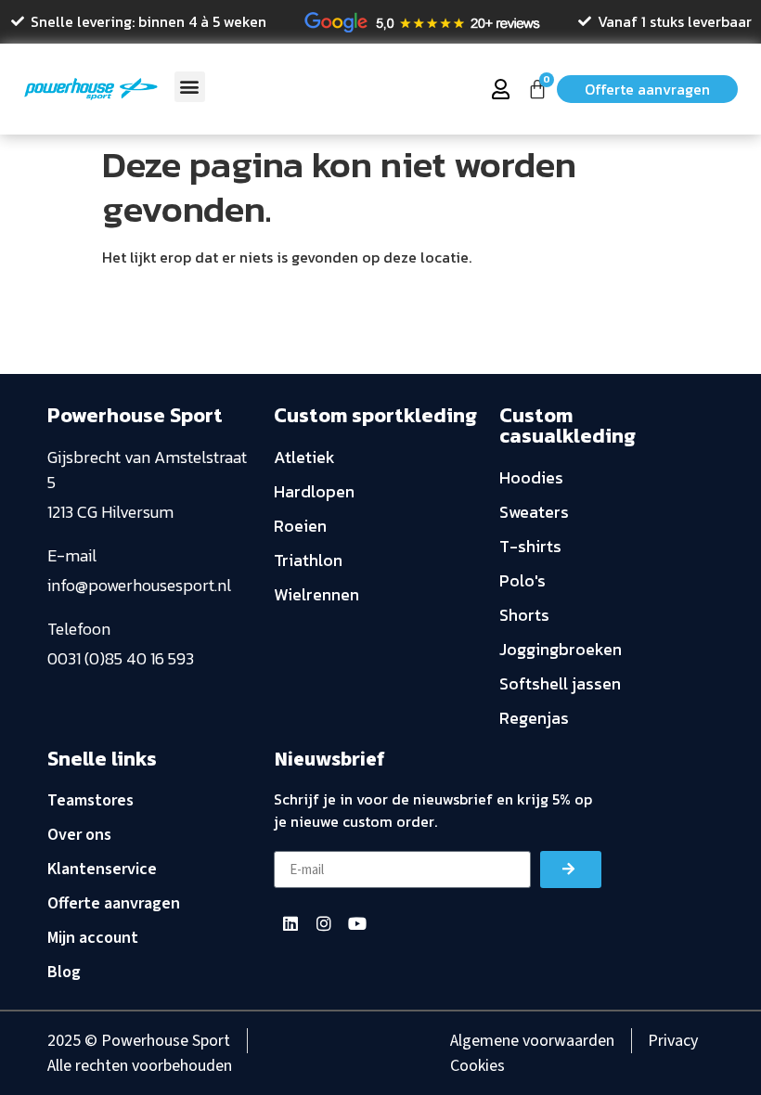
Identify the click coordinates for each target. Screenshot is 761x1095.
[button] (189, 86)
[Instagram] (324, 923)
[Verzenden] (570, 869)
